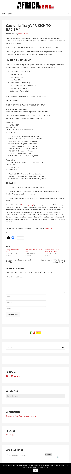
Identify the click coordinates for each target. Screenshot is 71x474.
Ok (35, 470)
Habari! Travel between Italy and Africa (19, 261)
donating (48, 228)
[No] (69, 468)
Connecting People (27, 205)
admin (20, 34)
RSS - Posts (10, 435)
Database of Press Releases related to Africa (21, 416)
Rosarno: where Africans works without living (52, 250)
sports (26, 34)
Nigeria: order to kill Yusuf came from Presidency (52, 261)
